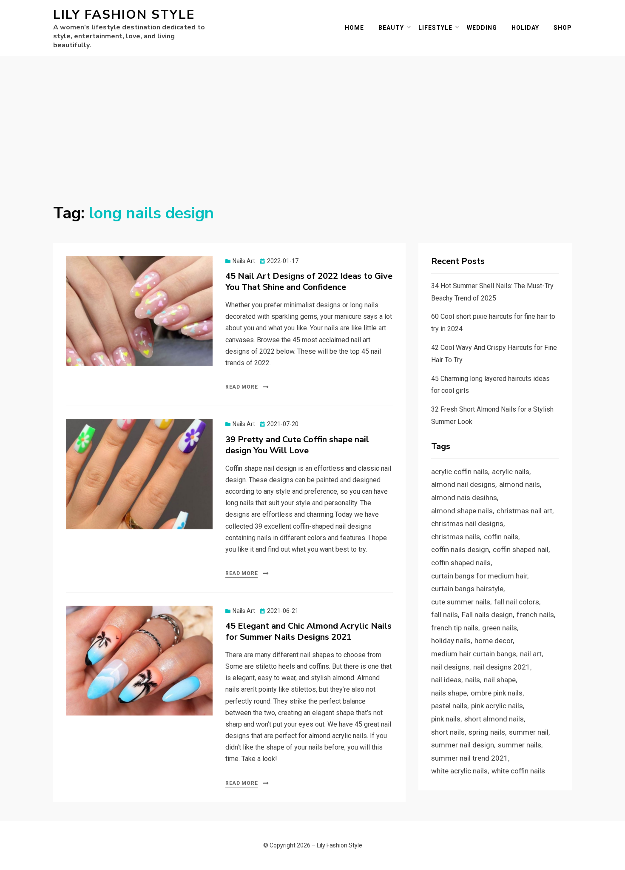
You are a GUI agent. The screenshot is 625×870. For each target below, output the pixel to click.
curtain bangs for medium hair (479, 576)
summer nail (528, 732)
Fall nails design (487, 614)
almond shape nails (462, 511)
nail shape (500, 679)
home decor (493, 640)
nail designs (450, 667)
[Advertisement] (312, 119)
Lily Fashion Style (124, 14)
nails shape (449, 693)
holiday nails (451, 640)
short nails (448, 732)
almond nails (519, 484)
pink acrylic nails (497, 705)
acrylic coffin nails (459, 471)
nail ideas (446, 679)
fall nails (444, 614)
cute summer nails (460, 602)
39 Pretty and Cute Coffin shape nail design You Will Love (297, 445)
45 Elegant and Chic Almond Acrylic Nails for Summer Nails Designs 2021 (308, 631)
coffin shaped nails (461, 562)
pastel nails (449, 705)
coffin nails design (460, 549)
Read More (241, 387)
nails (472, 679)
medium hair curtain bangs (473, 654)
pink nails (445, 719)
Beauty (391, 27)
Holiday (525, 27)
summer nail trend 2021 (469, 758)
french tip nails (454, 628)
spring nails (487, 732)
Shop (563, 27)
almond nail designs (463, 484)
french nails (535, 614)
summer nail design (462, 745)
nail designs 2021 (501, 667)
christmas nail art (524, 511)
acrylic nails (510, 471)
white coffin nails (518, 771)
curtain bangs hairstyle (467, 588)
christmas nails (455, 536)
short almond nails (494, 719)
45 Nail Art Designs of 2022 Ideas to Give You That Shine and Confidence (308, 281)
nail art (531, 654)
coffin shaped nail (520, 549)
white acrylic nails (459, 771)
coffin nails (501, 536)
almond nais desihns (464, 497)
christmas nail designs (467, 523)
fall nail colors (516, 602)
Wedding (482, 27)
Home (354, 27)
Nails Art (244, 261)
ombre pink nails (497, 693)
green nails (499, 628)
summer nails (519, 745)
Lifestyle (435, 27)
